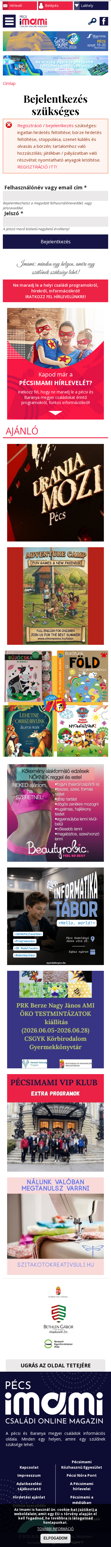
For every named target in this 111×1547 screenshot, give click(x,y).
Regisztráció (29, 125)
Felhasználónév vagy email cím (45, 188)
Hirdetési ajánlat (29, 1497)
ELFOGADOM (55, 1538)
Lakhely (87, 5)
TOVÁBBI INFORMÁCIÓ (55, 1528)
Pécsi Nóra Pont (82, 1475)
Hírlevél (16, 5)
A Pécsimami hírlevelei (81, 1486)
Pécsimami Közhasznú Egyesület (81, 1464)
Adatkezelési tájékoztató (29, 1486)
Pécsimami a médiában (81, 1499)
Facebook (104, 21)
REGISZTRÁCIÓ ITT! (37, 167)
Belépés (51, 5)
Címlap (9, 83)
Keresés (92, 21)
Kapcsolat (29, 1467)
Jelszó (13, 213)
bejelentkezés (60, 125)
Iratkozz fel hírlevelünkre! (55, 296)
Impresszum (29, 1475)
